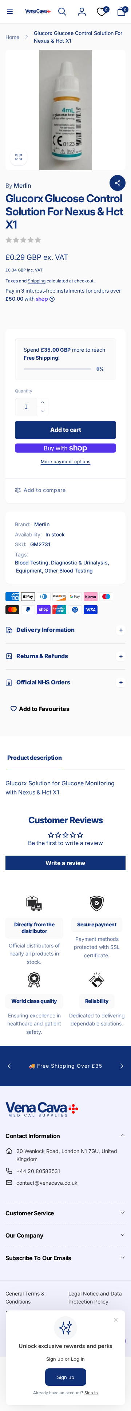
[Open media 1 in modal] (65, 110)
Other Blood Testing (68, 570)
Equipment (29, 570)
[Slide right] (121, 1066)
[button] (10, 12)
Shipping (36, 281)
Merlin (18, 185)
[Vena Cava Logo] (41, 1116)
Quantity (23, 390)
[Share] (118, 183)
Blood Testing (31, 562)
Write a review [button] (65, 863)
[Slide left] (9, 1066)
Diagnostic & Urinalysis (79, 562)
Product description (34, 757)
